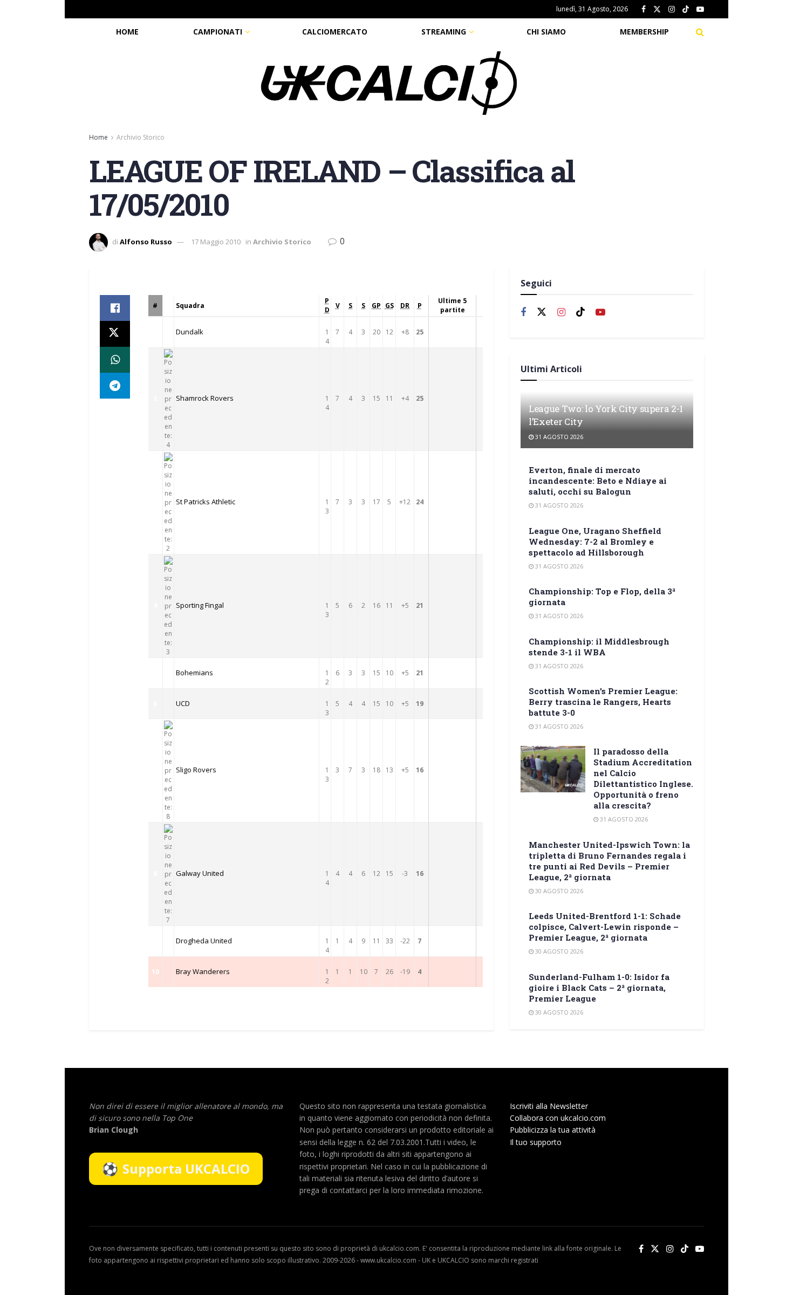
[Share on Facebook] (115, 308)
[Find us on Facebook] (643, 9)
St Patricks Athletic (205, 501)
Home (127, 31)
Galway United (200, 873)
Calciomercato (334, 31)
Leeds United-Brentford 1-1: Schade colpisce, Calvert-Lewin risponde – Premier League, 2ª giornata (605, 926)
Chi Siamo (546, 31)
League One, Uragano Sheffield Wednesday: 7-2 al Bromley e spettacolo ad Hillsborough (595, 541)
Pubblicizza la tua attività (553, 1130)
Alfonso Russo (146, 241)
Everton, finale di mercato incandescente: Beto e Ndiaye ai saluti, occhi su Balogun (598, 480)
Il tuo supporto (536, 1142)
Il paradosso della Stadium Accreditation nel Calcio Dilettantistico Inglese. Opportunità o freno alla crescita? (643, 778)
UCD (183, 703)
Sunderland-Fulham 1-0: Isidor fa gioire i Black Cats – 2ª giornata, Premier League (599, 987)
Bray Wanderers (203, 971)
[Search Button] (700, 31)
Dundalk (189, 332)
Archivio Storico (141, 137)
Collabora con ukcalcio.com (558, 1118)
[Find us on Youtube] (700, 9)
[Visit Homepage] (389, 83)
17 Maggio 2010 (216, 241)
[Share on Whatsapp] (115, 360)
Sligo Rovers (196, 770)
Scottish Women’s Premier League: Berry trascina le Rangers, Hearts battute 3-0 (603, 702)
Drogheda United (204, 940)
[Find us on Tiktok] (580, 312)
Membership (644, 31)
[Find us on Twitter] (657, 9)
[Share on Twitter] (115, 334)
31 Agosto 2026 (558, 437)
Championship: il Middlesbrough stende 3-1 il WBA (599, 646)
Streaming (443, 31)
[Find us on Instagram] (671, 9)
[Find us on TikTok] (685, 10)
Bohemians (194, 672)
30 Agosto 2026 (558, 891)
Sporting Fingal (200, 605)
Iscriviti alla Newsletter (549, 1106)
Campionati (217, 31)
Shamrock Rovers (205, 398)
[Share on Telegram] (115, 386)
